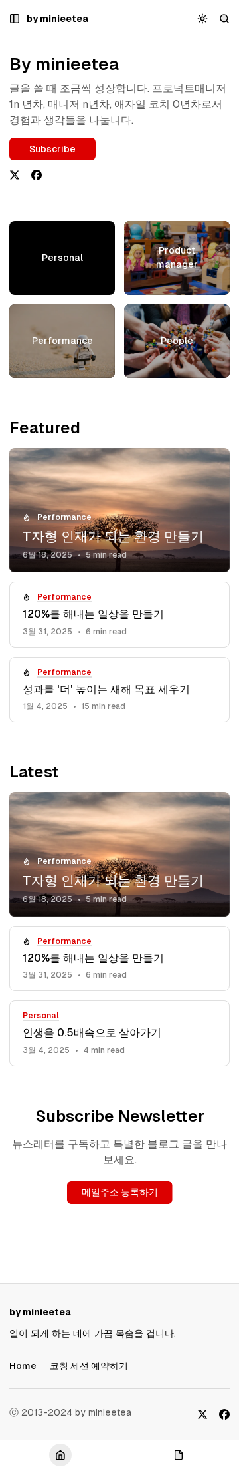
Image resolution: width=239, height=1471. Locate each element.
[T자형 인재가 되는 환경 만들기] (119, 510)
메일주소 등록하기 (120, 1192)
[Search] (224, 19)
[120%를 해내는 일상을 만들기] (119, 615)
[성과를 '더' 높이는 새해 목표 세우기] (119, 690)
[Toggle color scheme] (203, 19)
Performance (64, 517)
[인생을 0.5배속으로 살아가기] (119, 1033)
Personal (41, 1015)
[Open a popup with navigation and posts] (15, 19)
